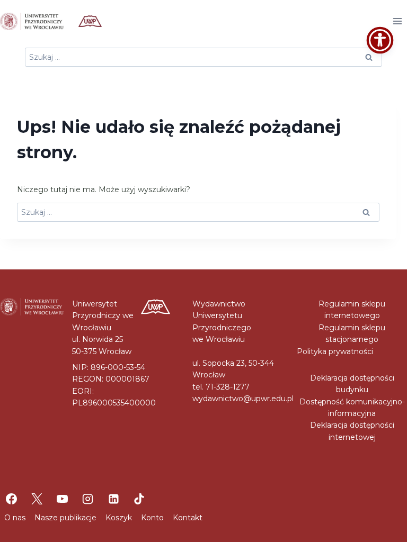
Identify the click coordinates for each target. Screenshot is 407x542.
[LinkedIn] (113, 498)
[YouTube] (62, 498)
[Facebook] (11, 498)
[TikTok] (139, 498)
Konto (152, 517)
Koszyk (118, 517)
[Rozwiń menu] (397, 21)
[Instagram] (88, 498)
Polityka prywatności (335, 351)
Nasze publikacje (65, 517)
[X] (36, 498)
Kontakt (187, 517)
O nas (14, 517)
